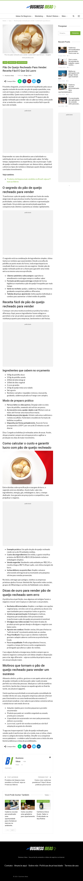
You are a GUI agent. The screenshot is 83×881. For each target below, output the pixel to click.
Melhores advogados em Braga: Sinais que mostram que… (68, 74)
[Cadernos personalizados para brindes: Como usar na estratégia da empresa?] (62, 50)
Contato (9, 865)
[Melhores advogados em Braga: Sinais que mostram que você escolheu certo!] (62, 73)
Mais (64, 16)
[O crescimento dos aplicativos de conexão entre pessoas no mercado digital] (62, 100)
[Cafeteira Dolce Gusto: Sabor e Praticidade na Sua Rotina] (44, 805)
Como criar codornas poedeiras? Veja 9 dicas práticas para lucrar (41, 782)
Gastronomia (22, 62)
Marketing (39, 16)
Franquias (12, 62)
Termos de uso (72, 865)
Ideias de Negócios (23, 16)
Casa (5, 62)
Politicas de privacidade (51, 865)
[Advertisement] (28, 132)
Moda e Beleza (52, 16)
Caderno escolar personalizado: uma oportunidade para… (68, 88)
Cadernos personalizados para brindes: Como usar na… (74, 50)
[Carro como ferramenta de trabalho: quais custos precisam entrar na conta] (62, 62)
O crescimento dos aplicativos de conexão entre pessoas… (74, 101)
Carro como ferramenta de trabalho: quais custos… (74, 62)
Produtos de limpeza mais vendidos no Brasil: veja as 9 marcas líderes (15, 782)
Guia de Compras (43, 801)
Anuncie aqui (20, 865)
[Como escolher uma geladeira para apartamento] (28, 805)
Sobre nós (33, 865)
